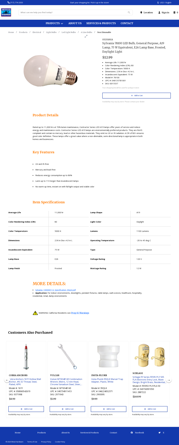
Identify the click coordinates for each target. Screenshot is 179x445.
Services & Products (89, 432)
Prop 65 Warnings (80, 313)
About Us (65, 432)
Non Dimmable (104, 32)
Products (23, 32)
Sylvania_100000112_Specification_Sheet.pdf (55, 290)
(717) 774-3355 (16, 2)
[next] (169, 379)
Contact (113, 432)
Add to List (138, 95)
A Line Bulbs (86, 32)
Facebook (139, 432)
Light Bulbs (51, 32)
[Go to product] (26, 356)
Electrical (36, 32)
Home (11, 32)
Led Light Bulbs (69, 32)
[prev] (7, 379)
